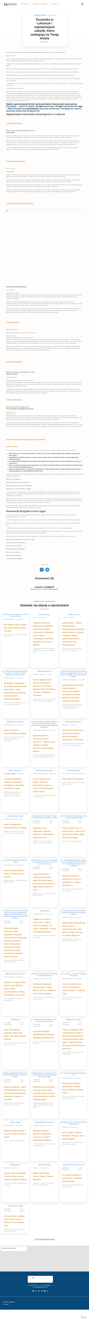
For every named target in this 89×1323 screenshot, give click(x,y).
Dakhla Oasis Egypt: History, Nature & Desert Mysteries (43, 1176)
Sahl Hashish (69, 106)
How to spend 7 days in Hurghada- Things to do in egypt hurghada (73, 1136)
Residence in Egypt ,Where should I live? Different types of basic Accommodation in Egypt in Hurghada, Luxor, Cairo (15, 988)
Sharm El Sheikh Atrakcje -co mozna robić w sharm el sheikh (15, 1134)
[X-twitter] (36, 1291)
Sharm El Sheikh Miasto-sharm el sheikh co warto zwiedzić (14, 873)
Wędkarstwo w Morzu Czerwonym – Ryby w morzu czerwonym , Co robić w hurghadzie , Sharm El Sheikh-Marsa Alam (44, 925)
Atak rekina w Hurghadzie (72, 779)
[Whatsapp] (47, 1291)
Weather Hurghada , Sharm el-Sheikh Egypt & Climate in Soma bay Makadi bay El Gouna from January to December (15, 1093)
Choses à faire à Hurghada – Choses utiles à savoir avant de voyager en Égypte (15, 1176)
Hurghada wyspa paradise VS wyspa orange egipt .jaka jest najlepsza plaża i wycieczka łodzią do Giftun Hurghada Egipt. (44, 1093)
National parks (40, 15)
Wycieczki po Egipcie (40, 4)
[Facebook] (33, 1291)
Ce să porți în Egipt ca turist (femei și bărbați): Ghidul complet (72, 1178)
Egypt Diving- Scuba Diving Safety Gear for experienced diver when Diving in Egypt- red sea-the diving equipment (73, 929)
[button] (82, 4)
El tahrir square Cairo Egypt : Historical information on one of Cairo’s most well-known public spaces (43, 785)
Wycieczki (24, 4)
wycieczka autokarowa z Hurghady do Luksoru (60, 109)
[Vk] (42, 1291)
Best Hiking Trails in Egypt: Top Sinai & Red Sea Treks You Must (15, 628)
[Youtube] (44, 1291)
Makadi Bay (13, 109)
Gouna (23, 109)
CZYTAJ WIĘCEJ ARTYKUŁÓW (44, 1239)
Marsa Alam (48, 106)
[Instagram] (39, 1291)
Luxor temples (10, 290)
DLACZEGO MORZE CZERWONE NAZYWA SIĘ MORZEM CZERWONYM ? (43, 1035)
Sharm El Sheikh (27, 106)
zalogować (40, 589)
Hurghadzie (11, 106)
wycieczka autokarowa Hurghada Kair (23, 111)
